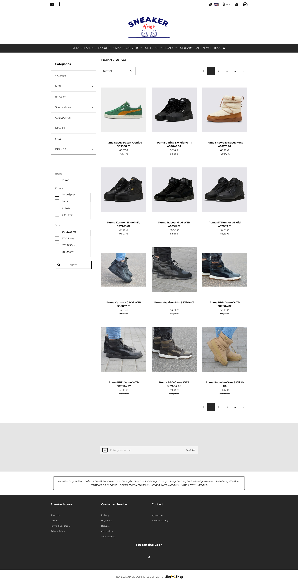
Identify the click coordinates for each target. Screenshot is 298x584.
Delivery (105, 515)
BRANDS (169, 47)
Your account (108, 536)
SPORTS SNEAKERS (127, 47)
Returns (105, 526)
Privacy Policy (58, 531)
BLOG (217, 47)
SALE (198, 47)
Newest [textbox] (107, 71)
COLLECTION (63, 117)
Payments (106, 520)
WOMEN (60, 75)
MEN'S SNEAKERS (83, 47)
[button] (245, 4)
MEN (58, 86)
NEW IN (207, 47)
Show (73, 265)
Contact (55, 520)
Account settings (160, 520)
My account (157, 515)
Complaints (107, 531)
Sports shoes (63, 107)
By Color (60, 96)
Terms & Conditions (60, 526)
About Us (55, 515)
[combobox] (118, 71)
